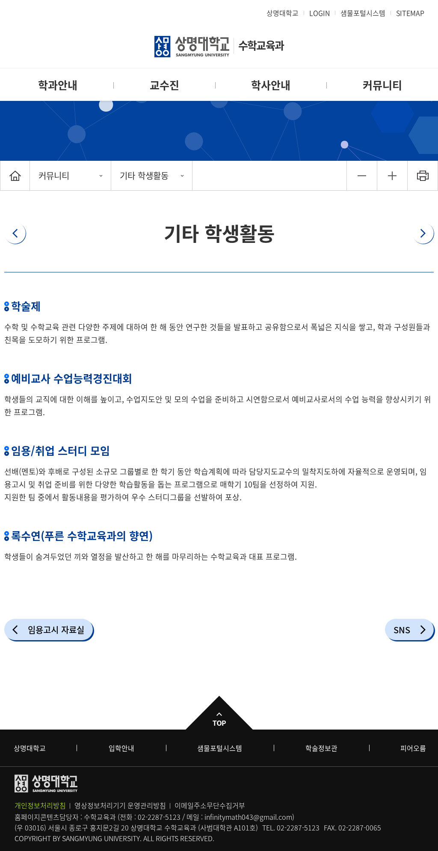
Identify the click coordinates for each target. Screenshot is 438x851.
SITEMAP (410, 12)
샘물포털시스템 (219, 748)
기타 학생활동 (144, 175)
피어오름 (413, 748)
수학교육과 (261, 45)
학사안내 (270, 85)
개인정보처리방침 (40, 805)
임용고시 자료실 (56, 629)
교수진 (164, 85)
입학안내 (121, 748)
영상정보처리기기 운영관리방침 (120, 805)
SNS (402, 629)
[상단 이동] (219, 713)
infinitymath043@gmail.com (248, 817)
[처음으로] (15, 175)
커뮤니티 (382, 85)
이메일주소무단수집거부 (210, 805)
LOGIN (319, 12)
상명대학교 (282, 12)
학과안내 (57, 85)
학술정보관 (321, 748)
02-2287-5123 (159, 817)
